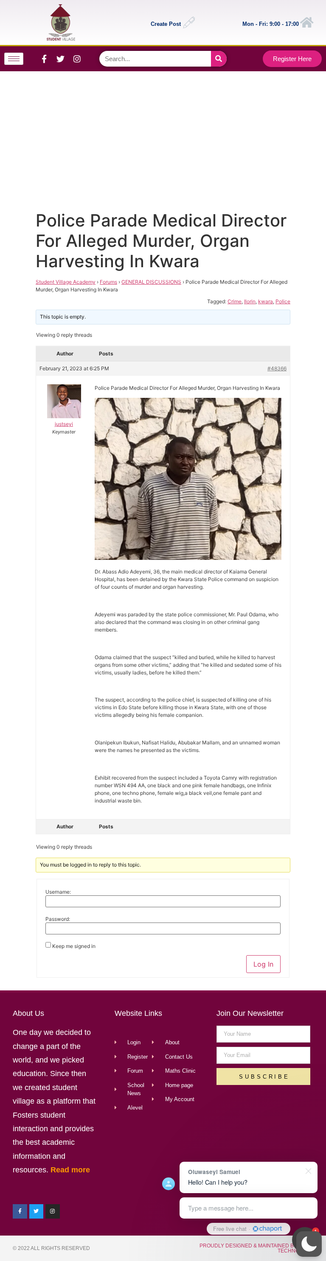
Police (282, 301)
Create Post (166, 24)
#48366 (277, 368)
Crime (235, 301)
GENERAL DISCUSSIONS (151, 282)
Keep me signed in (74, 946)
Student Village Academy (66, 282)
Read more (70, 1170)
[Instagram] (77, 59)
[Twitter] (61, 59)
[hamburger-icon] (13, 59)
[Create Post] (189, 22)
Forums (108, 282)
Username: (58, 892)
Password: (57, 919)
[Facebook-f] (44, 59)
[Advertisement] (161, 139)
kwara (265, 301)
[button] (309, 1244)
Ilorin (250, 301)
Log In (263, 964)
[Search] (219, 59)
